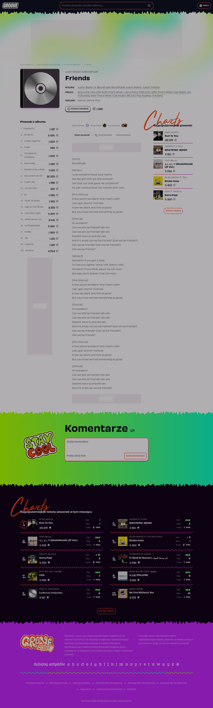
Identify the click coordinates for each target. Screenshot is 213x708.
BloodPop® (118, 87)
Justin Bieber (134, 87)
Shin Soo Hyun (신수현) (50, 572)
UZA (42, 575)
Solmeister (53, 589)
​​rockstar (29, 244)
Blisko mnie (172, 181)
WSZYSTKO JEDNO (176, 150)
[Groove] (10, 5)
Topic (167, 192)
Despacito (29, 129)
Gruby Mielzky (172, 178)
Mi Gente (28, 135)
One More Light (33, 213)
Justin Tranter (151, 87)
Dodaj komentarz (135, 456)
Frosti (179, 146)
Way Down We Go (33, 176)
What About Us (33, 220)
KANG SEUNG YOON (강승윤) (143, 572)
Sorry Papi (171, 195)
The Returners (154, 537)
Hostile (147, 554)
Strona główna (26, 64)
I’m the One (31, 188)
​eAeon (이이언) (136, 589)
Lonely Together (32, 141)
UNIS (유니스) (171, 161)
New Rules (29, 164)
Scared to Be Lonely (34, 170)
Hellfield (169, 146)
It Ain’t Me (29, 182)
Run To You (171, 136)
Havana (29, 251)
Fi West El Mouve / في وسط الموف (148, 558)
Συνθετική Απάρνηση (50, 593)
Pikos (42, 589)
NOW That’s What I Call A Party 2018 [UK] (126, 92)
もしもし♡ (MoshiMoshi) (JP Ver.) (179, 165)
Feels (27, 147)
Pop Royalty (144, 96)
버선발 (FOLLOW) (138, 575)
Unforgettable (32, 226)
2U (25, 195)
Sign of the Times (34, 207)
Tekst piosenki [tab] (82, 135)
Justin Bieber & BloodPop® (48, 64)
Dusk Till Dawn (32, 201)
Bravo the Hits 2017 (72, 64)
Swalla (27, 232)
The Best (157, 96)
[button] (204, 5)
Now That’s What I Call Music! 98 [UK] (113, 96)
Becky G (177, 192)
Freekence (134, 554)
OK (26, 238)
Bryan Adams (172, 132)
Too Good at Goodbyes (30, 155)
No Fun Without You (141, 593)
